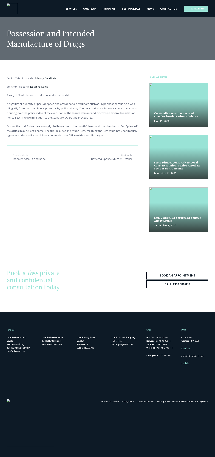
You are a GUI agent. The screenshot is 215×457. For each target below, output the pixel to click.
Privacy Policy (128, 401)
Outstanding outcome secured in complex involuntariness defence (176, 114)
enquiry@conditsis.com (192, 356)
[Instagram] (198, 370)
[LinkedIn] (188, 370)
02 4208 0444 (167, 347)
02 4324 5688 (162, 337)
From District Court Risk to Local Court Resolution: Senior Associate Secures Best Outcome (177, 165)
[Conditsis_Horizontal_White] (12, 8)
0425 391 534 (165, 355)
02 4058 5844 (164, 340)
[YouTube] (193, 370)
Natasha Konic (39, 86)
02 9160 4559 (161, 344)
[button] (78, 9)
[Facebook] (182, 370)
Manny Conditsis (45, 78)
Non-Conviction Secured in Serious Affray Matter (177, 219)
